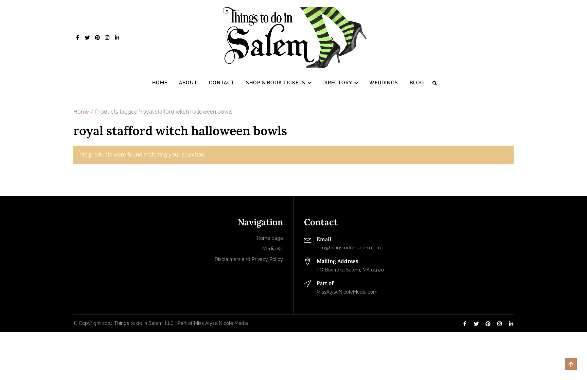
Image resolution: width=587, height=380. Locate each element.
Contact (221, 82)
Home (159, 82)
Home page (270, 238)
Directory (337, 82)
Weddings (383, 82)
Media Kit (272, 248)
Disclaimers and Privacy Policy (249, 259)
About (188, 82)
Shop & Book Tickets (275, 82)
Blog (417, 82)
